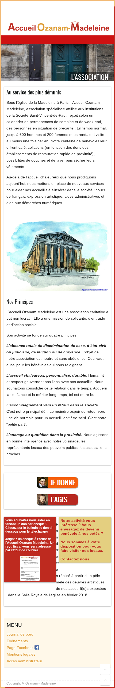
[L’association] (57, 47)
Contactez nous (74, 559)
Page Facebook (20, 647)
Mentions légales (21, 654)
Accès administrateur (24, 661)
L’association (89, 77)
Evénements (17, 641)
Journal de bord (20, 634)
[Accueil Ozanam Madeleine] (57, 26)
